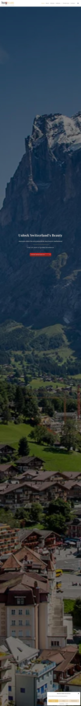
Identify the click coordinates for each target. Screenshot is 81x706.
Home (42, 3)
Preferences (74, 700)
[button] (78, 693)
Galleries (58, 3)
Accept (53, 700)
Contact (73, 3)
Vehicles (52, 3)
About (47, 3)
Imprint (67, 703)
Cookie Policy (61, 703)
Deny (64, 700)
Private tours (66, 3)
